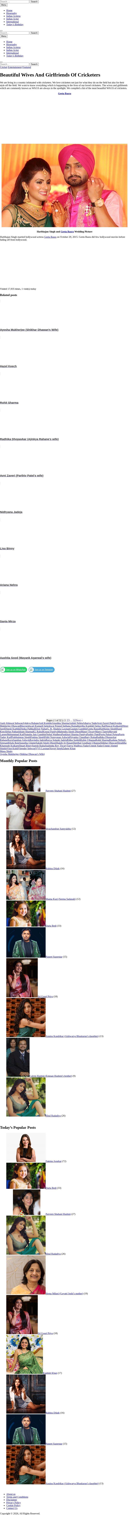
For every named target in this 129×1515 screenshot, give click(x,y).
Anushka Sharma (60, 723)
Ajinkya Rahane (31, 723)
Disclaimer (11, 1499)
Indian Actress (13, 16)
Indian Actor (12, 19)
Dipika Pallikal (27, 728)
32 (74, 720)
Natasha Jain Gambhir (35, 734)
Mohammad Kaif (15, 734)
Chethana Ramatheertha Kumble (77, 726)
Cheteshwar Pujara (51, 726)
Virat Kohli (12, 748)
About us (10, 1494)
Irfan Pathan (12, 731)
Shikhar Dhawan (108, 743)
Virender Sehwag (26, 748)
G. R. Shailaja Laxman (58, 728)
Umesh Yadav (96, 745)
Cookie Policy (13, 1505)
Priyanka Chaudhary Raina (82, 737)
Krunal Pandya (50, 731)
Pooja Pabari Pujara (109, 734)
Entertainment (15, 67)
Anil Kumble (45, 723)
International (12, 21)
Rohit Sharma (102, 740)
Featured (26, 67)
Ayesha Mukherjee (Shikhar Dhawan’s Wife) (22, 754)
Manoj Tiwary (88, 731)
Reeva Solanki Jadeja (56, 740)
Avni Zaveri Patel (105, 723)
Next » (79, 720)
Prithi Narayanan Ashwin (56, 737)
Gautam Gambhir (78, 728)
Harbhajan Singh (107, 728)
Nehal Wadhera (54, 734)
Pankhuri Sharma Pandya (74, 734)
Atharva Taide (90, 723)
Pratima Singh (37, 737)
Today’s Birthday (14, 24)
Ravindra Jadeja (38, 740)
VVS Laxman (42, 748)
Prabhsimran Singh (20, 737)
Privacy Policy (13, 1502)
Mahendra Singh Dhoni (69, 731)
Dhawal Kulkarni (113, 726)
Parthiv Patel (93, 734)
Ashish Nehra (76, 723)
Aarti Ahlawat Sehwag (11, 723)
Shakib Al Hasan (64, 743)
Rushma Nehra (116, 740)
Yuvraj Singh (55, 748)
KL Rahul (38, 731)
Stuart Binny (25, 745)
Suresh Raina (38, 745)
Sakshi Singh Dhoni (46, 743)
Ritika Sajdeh (73, 740)
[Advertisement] (64, 119)
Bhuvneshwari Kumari (31, 726)
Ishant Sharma (26, 731)
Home (9, 10)
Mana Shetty (6, 751)
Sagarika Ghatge (27, 743)
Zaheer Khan (69, 748)
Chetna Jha (99, 726)
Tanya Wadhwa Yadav (78, 745)
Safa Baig (14, 743)
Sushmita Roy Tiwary (56, 745)
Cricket (3, 67)
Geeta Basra (67, 231)
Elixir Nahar (41, 728)
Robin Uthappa (87, 740)
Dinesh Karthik (12, 728)
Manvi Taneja (102, 731)
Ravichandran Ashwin (19, 740)
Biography (11, 13)
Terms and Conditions (17, 1497)
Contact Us (11, 1508)
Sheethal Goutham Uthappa (86, 743)
